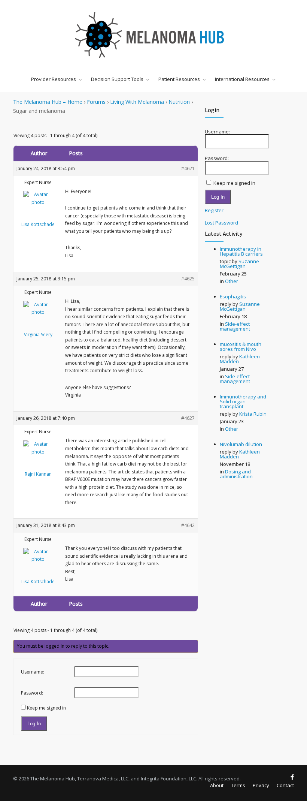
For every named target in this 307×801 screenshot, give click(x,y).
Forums (96, 101)
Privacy (261, 785)
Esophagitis (233, 296)
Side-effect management (235, 326)
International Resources (242, 79)
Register (214, 210)
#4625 (188, 278)
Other (231, 281)
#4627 (188, 418)
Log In (34, 723)
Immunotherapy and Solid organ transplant (243, 401)
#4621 (188, 168)
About (217, 785)
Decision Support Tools (117, 79)
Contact (285, 785)
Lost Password (221, 222)
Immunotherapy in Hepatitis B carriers (241, 251)
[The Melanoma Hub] (153, 35)
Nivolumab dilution (241, 444)
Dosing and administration (236, 474)
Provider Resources (53, 79)
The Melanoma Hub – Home (47, 101)
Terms (238, 785)
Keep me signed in (46, 708)
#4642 (188, 525)
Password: (32, 693)
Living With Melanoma (137, 101)
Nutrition (179, 101)
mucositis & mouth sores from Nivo (240, 346)
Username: (32, 672)
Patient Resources (179, 79)
